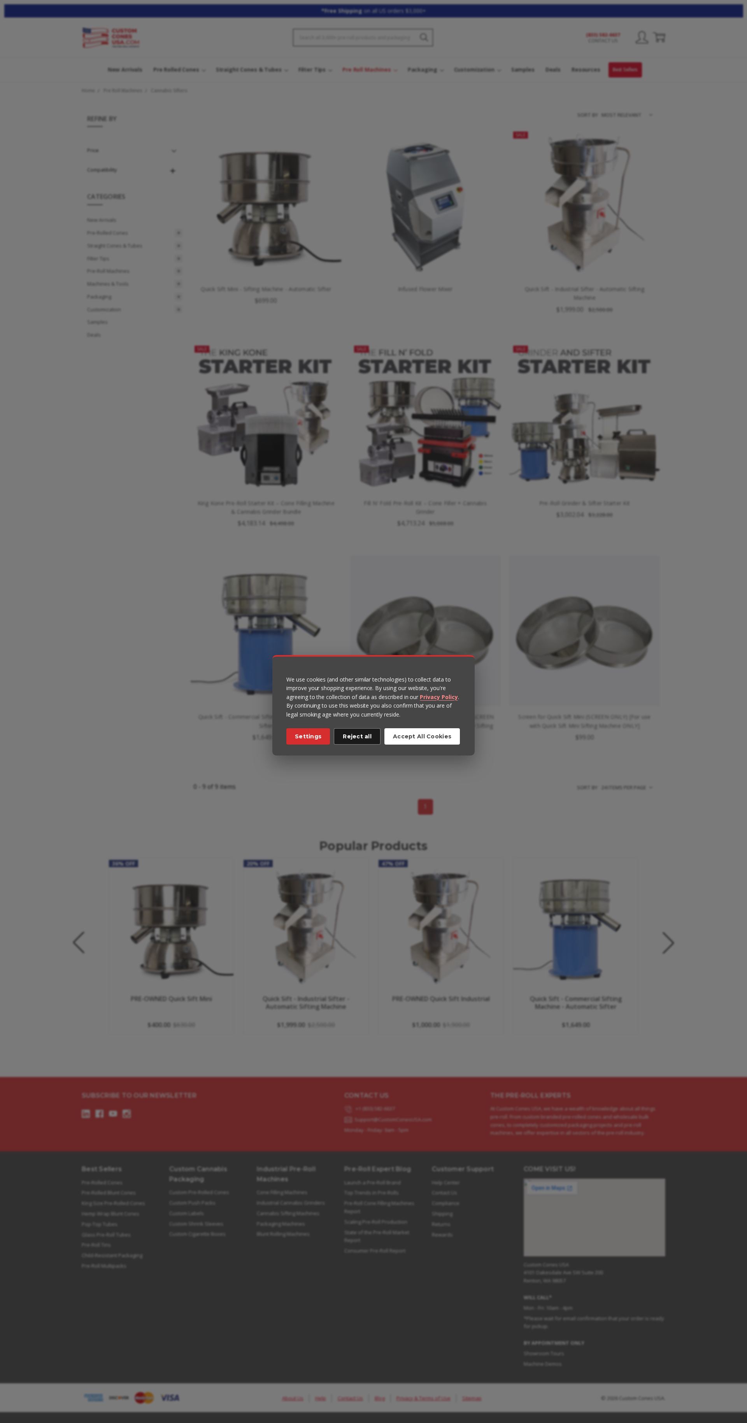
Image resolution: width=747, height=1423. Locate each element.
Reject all (357, 736)
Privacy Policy (439, 697)
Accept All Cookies (422, 736)
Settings (308, 736)
